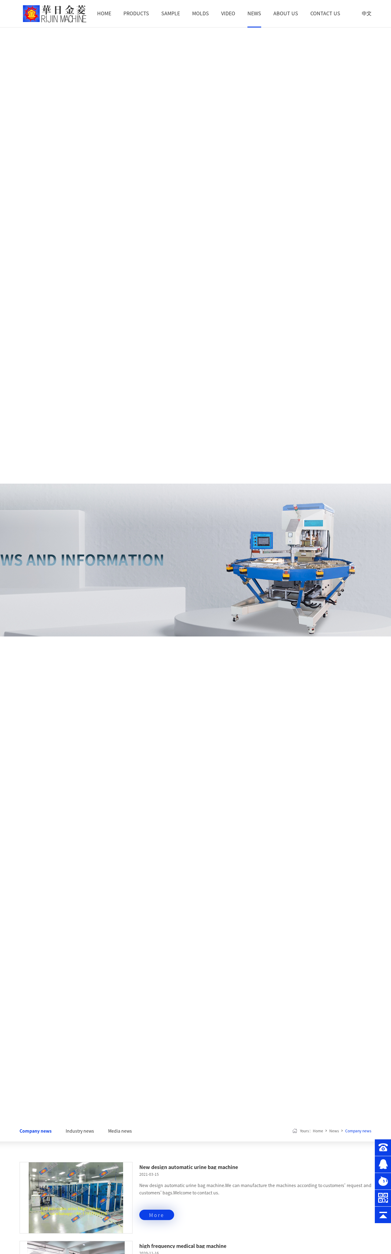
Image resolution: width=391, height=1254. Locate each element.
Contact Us (325, 13)
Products (136, 13)
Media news (120, 1131)
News (254, 13)
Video (228, 13)
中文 (366, 13)
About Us (285, 13)
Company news (36, 1131)
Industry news (80, 1131)
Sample (170, 13)
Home (104, 13)
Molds (200, 13)
